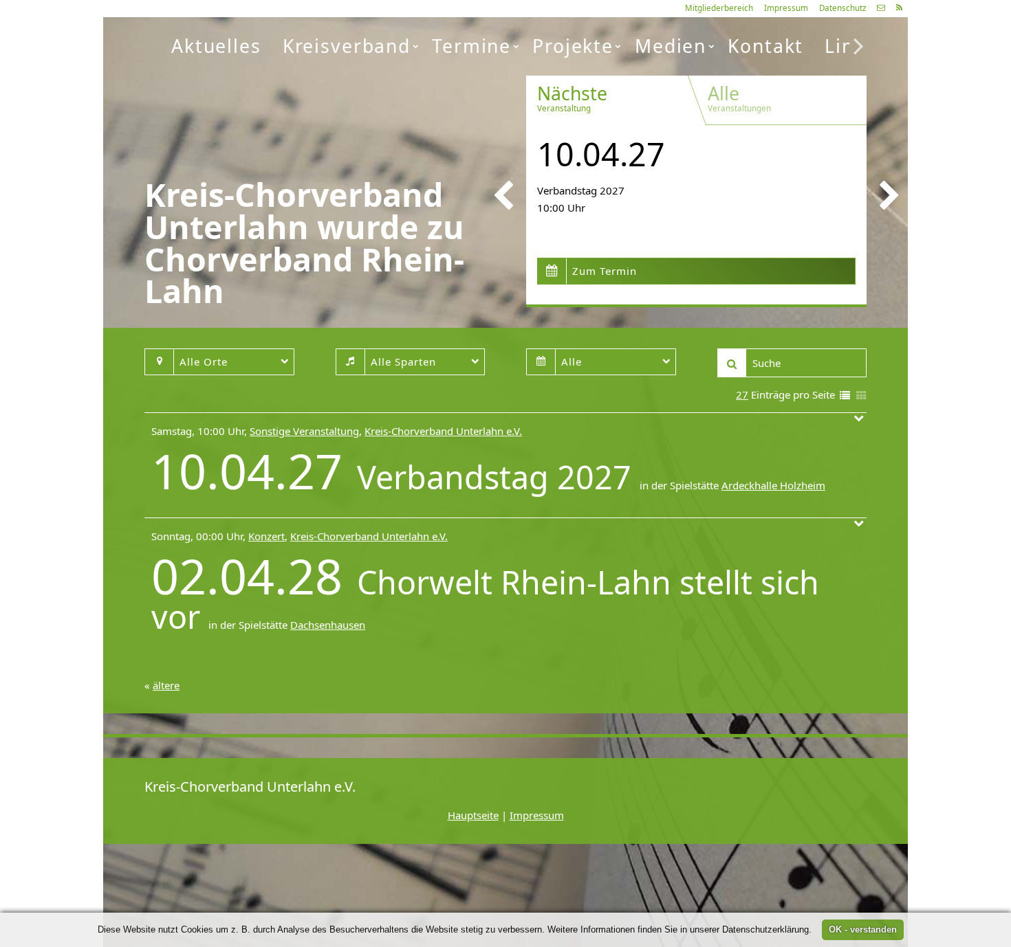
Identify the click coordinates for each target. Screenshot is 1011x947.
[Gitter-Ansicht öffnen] (861, 396)
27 (742, 394)
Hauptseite (473, 815)
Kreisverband (347, 46)
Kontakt (765, 46)
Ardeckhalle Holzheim (773, 485)
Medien (670, 46)
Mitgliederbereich (719, 8)
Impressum (786, 8)
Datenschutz (842, 8)
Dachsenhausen (327, 625)
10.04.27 (601, 154)
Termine (471, 46)
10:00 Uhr (561, 207)
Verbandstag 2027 (580, 190)
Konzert (266, 536)
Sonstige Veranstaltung (304, 431)
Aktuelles (216, 46)
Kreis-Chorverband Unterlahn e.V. (443, 431)
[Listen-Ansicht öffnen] (845, 396)
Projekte (572, 46)
